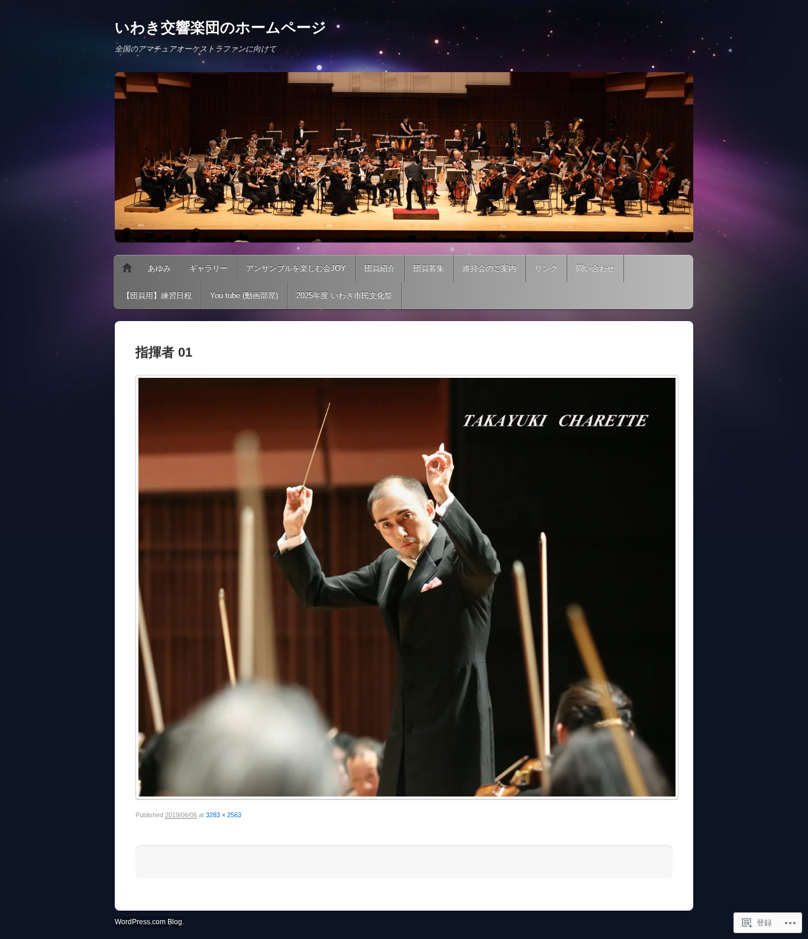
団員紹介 (379, 268)
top (127, 268)
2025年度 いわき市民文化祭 (344, 295)
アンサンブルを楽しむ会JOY (296, 268)
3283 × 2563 (223, 814)
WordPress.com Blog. (149, 922)
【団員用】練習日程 (157, 295)
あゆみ (159, 268)
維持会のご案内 (489, 268)
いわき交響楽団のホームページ (221, 27)
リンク (546, 268)
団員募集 (428, 268)
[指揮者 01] (404, 587)
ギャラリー (208, 268)
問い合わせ (595, 268)
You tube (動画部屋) (244, 295)
